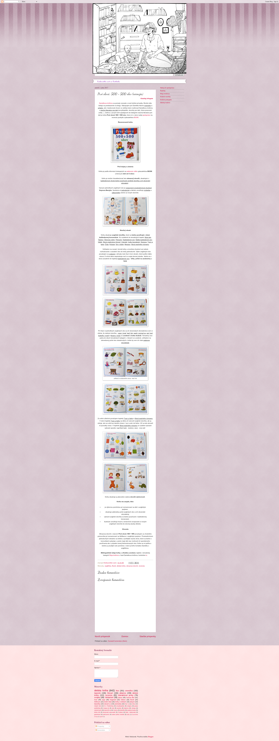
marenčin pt (107, 710)
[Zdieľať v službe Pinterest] (138, 563)
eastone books (131, 710)
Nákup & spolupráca (167, 88)
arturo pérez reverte (118, 714)
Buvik (114, 566)
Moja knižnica (114, 555)
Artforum (97, 702)
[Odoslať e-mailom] (129, 563)
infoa (133, 704)
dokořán (122, 710)
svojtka (97, 697)
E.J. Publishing (109, 706)
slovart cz (107, 704)
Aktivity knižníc (165, 102)
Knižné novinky (165, 96)
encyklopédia (120, 706)
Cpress (115, 710)
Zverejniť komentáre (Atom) (117, 641)
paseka (119, 708)
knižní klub (107, 702)
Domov (125, 636)
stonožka (129, 691)
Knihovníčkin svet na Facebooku (108, 81)
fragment (113, 700)
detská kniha (121, 566)
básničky (97, 704)
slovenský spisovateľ (109, 712)
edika (128, 714)
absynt (132, 702)
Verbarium (109, 697)
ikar (117, 691)
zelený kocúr (98, 710)
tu (146, 555)
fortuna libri (130, 697)
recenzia (142, 566)
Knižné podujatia (166, 100)
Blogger (150, 737)
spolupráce (146, 115)
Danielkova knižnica (106, 103)
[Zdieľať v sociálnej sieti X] (134, 563)
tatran (120, 697)
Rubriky (162, 91)
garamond (97, 714)
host (95, 700)
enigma (129, 706)
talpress (126, 708)
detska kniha (101, 690)
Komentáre (101, 730)
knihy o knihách (120, 702)
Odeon (123, 700)
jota (113, 708)
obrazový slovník (132, 566)
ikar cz (127, 704)
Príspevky (100, 726)
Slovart (110, 693)
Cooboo (120, 712)
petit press (106, 714)
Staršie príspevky (148, 636)
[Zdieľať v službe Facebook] (136, 563)
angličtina (108, 566)
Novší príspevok (102, 636)
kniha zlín (97, 712)
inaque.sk (106, 708)
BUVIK (136, 117)
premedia (118, 704)
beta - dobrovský (131, 712)
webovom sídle (132, 171)
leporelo (97, 693)
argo (103, 700)
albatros (122, 693)
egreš (101, 716)
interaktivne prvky (125, 695)
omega (134, 708)
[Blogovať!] (132, 563)
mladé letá (97, 706)
